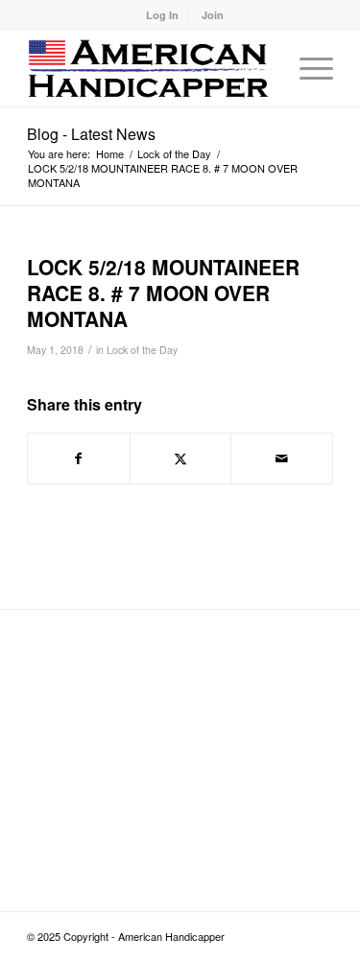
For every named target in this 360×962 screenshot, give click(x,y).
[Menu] (306, 68)
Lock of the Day (142, 349)
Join (213, 15)
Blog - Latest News (91, 134)
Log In (162, 15)
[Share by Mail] (281, 458)
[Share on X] (181, 458)
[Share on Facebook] (79, 458)
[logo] (149, 68)
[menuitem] (162, 15)
